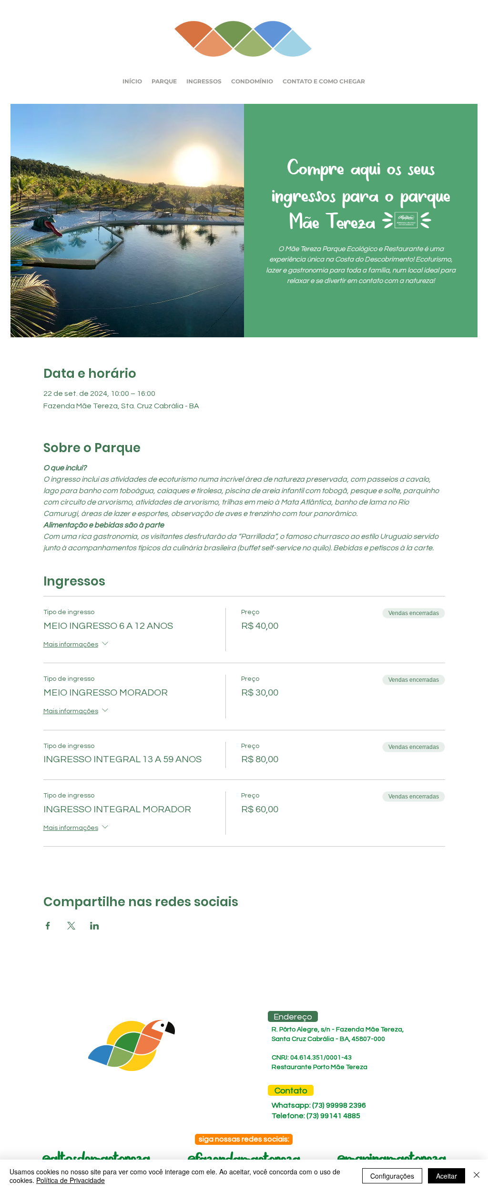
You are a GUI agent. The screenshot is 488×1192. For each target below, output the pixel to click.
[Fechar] (476, 1175)
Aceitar (446, 1176)
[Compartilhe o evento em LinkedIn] (94, 925)
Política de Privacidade (70, 1180)
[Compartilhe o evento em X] (71, 925)
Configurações (392, 1176)
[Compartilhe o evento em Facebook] (47, 925)
